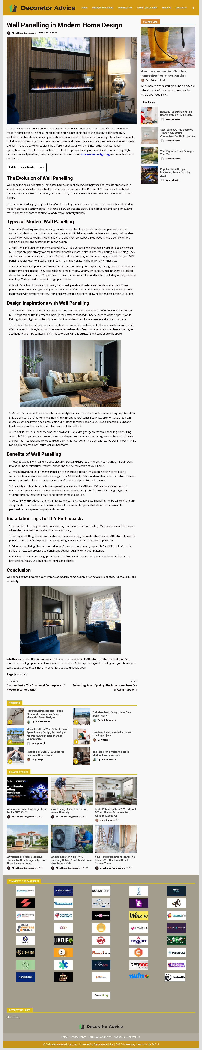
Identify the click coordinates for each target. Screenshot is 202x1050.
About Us (166, 7)
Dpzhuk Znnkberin (40, 721)
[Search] (192, 8)
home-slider (21, 674)
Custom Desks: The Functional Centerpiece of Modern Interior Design (36, 685)
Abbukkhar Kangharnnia (24, 32)
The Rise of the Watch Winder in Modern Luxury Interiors (81, 756)
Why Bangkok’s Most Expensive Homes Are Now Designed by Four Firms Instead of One (27, 839)
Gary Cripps (103, 740)
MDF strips (15, 252)
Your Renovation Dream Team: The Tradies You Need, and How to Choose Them (116, 839)
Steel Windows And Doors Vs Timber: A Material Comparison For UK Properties (149, 135)
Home (84, 7)
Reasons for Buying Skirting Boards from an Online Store (149, 115)
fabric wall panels (67, 285)
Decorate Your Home (102, 7)
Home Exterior (125, 7)
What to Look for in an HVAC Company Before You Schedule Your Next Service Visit (71, 839)
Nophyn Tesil (38, 743)
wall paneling (99, 137)
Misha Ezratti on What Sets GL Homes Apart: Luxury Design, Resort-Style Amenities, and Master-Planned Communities (15, 736)
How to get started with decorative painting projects (81, 736)
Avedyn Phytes (172, 119)
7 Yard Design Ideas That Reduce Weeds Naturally (71, 791)
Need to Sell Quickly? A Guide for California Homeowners (15, 756)
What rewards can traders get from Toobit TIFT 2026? (27, 791)
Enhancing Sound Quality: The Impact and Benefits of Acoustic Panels (105, 685)
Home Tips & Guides (147, 7)
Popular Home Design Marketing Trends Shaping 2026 (149, 175)
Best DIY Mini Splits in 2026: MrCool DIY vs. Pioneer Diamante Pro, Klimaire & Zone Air (116, 791)
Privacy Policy (78, 1036)
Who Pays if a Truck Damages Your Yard (149, 155)
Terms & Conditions (99, 1036)
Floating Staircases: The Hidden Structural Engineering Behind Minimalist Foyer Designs (15, 716)
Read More (149, 101)
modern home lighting (95, 154)
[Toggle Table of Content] (39, 167)
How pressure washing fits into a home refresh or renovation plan (168, 47)
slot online (13, 1017)
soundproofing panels (31, 141)
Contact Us (181, 7)
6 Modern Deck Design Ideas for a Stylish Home (81, 716)
